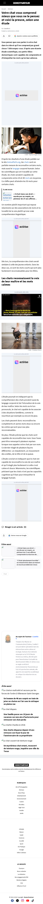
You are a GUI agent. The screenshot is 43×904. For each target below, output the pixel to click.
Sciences (21, 838)
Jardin (21, 813)
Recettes (21, 805)
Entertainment (21, 796)
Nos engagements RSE (21, 877)
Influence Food (21, 886)
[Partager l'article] (4, 36)
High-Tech (22, 808)
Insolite (21, 810)
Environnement (21, 799)
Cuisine (21, 802)
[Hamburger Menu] (5, 3)
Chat (5, 574)
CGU (21, 883)
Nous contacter (21, 871)
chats (26, 162)
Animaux (10, 9)
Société (21, 841)
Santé (21, 835)
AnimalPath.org (13, 162)
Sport (21, 844)
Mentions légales (22, 880)
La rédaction (21, 874)
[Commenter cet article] (9, 36)
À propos (21, 868)
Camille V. (7, 29)
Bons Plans (21, 793)
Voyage (21, 850)
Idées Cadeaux (21, 853)
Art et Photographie (21, 787)
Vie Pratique (21, 847)
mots (27, 178)
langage (16, 168)
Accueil (4, 9)
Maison (22, 832)
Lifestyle (21, 829)
